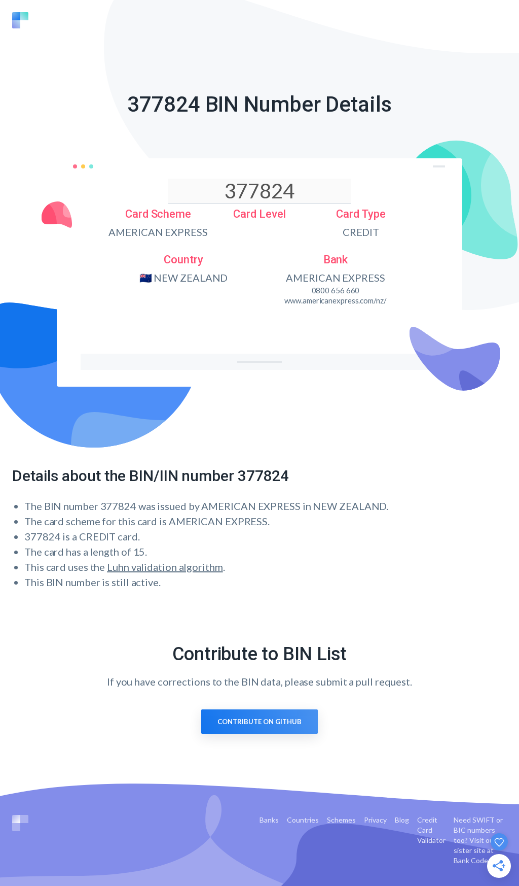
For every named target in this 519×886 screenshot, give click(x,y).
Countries (303, 819)
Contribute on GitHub (259, 722)
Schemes (341, 819)
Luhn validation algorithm (165, 567)
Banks (269, 819)
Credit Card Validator (431, 829)
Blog (402, 819)
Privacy (375, 819)
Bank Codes (473, 860)
